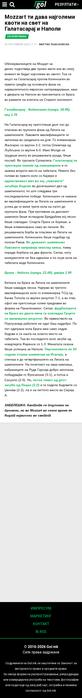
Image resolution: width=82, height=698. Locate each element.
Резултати (66, 4)
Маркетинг (41, 616)
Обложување (17, 36)
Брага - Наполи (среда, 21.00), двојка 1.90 (38, 272)
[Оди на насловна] (42, 4)
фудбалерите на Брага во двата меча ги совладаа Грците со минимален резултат (40, 313)
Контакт (41, 624)
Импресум (41, 608)
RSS (42, 631)
